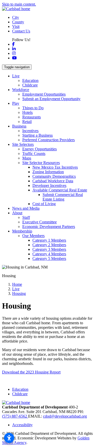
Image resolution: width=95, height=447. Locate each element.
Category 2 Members (49, 245)
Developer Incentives (49, 185)
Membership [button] (22, 231)
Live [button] (16, 76)
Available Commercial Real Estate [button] (59, 190)
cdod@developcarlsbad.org (65, 416)
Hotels (27, 112)
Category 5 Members (49, 258)
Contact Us (21, 31)
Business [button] (19, 126)
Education (30, 80)
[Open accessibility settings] (9, 438)
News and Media (26, 208)
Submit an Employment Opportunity (51, 99)
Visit (16, 26)
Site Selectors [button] (23, 144)
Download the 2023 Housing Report (31, 372)
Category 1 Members (49, 240)
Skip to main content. (19, 4)
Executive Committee (39, 222)
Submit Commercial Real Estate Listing (63, 196)
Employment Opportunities (44, 94)
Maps (26, 158)
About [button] (17, 213)
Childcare (30, 85)
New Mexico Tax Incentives (55, 167)
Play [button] (15, 103)
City (15, 17)
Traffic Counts (33, 153)
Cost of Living (44, 204)
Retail (27, 121)
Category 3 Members (49, 249)
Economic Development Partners (48, 226)
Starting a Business (37, 135)
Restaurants (31, 117)
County (18, 22)
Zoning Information (48, 172)
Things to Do (33, 108)
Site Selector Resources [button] (41, 162)
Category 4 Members (49, 254)
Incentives (30, 131)
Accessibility (22, 425)
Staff (26, 217)
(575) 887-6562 (15, 416)
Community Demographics (54, 176)
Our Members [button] (33, 236)
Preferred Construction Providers (48, 140)
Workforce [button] (20, 89)
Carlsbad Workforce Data (52, 181)
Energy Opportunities (39, 149)
